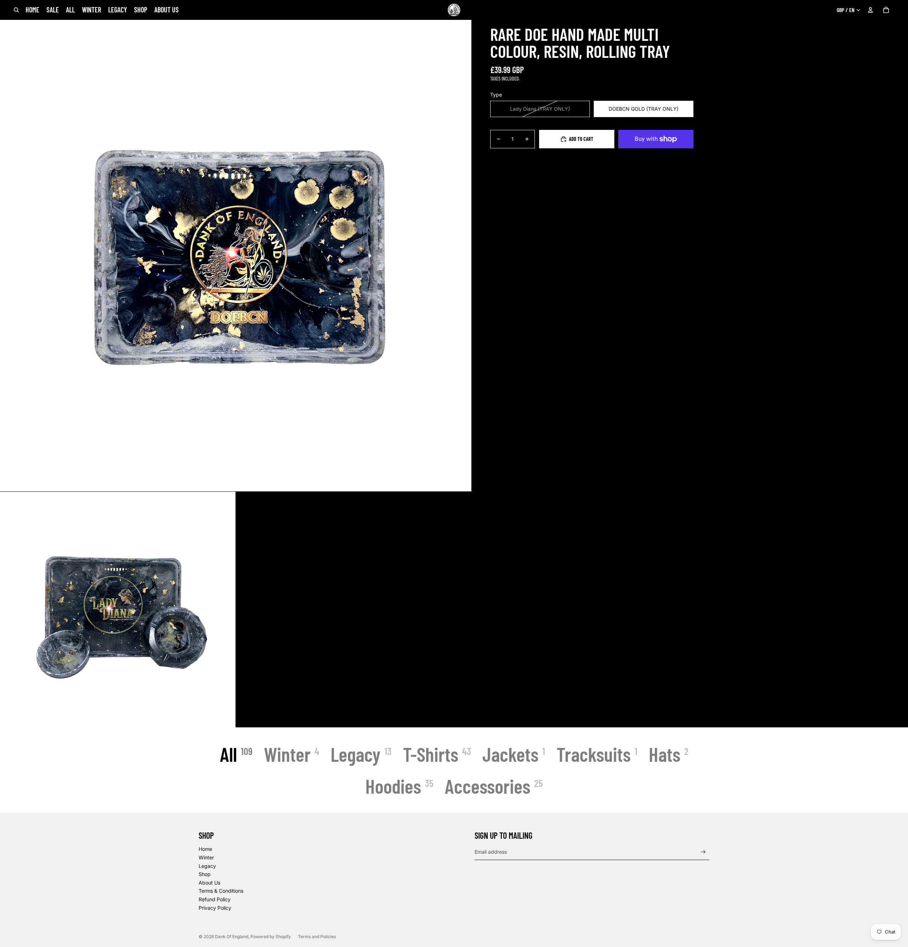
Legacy (207, 866)
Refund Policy (215, 899)
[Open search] (16, 10)
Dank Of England (231, 936)
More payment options (655, 155)
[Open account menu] (870, 10)
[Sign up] (703, 852)
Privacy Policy (215, 908)
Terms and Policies (317, 936)
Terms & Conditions (221, 891)
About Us (209, 883)
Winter (206, 857)
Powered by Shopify (270, 936)
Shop (205, 874)
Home (205, 849)
